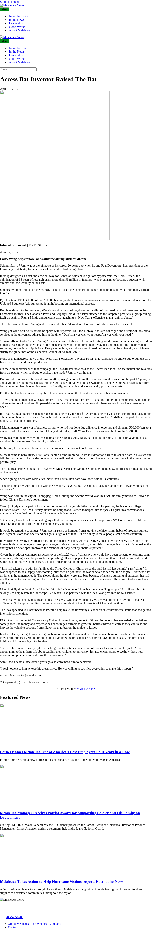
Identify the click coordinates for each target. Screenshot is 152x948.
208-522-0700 (14, 917)
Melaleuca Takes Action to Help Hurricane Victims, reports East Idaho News (61, 882)
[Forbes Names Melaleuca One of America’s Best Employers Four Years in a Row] (31, 744)
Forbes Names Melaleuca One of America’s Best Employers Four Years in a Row (65, 752)
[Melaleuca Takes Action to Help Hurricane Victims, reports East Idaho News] (31, 874)
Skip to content (9, 1)
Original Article (85, 688)
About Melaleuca (20, 30)
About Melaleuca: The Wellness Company (34, 923)
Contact (13, 927)
